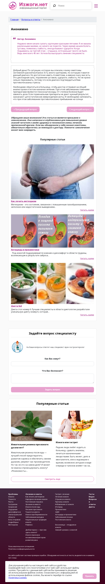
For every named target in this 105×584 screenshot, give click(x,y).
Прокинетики (60, 509)
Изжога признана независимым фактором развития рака (35, 537)
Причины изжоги (62, 502)
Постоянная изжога (63, 519)
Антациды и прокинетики (25, 249)
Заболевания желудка (34, 517)
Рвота (10, 502)
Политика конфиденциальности (21, 549)
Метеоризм (13, 525)
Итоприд (58, 507)
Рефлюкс (29, 525)
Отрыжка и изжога (62, 499)
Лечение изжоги (62, 497)
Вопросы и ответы (30, 19)
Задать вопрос (52, 390)
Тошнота (12, 499)
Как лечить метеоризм (23, 201)
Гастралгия (12, 504)
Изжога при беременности (36, 514)
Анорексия (12, 507)
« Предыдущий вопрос (25, 109)
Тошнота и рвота (32, 512)
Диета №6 (16, 306)
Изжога (11, 497)
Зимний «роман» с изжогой (66, 530)
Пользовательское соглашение (21, 546)
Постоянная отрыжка (34, 502)
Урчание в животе (33, 504)
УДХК (57, 512)
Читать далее (87, 210)
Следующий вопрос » (80, 109)
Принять (89, 576)
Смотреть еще (52, 479)
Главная (14, 19)
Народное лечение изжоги (36, 499)
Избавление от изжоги (64, 504)
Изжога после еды (32, 507)
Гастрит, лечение (62, 494)
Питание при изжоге (33, 509)
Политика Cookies (17, 577)
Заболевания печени (64, 517)
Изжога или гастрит (67, 442)
